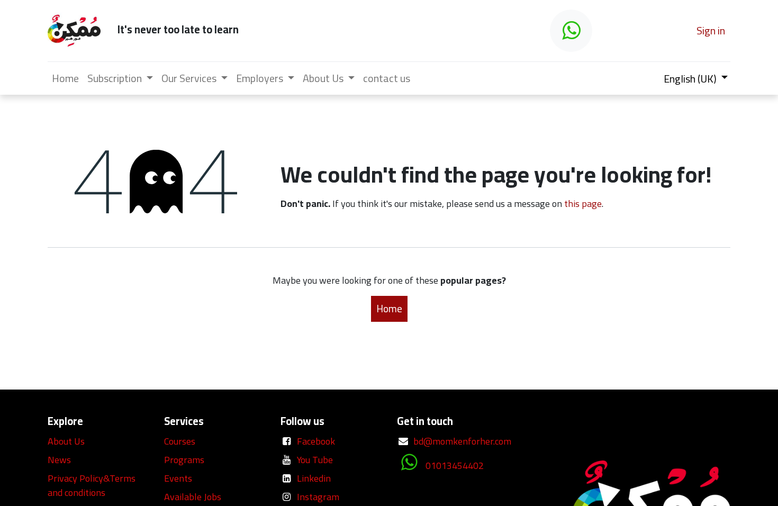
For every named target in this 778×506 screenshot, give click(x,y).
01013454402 (455, 465)
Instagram (318, 496)
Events (178, 478)
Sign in (710, 30)
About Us (66, 441)
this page (583, 203)
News (59, 459)
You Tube (315, 459)
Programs (184, 459)
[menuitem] (65, 78)
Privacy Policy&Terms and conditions (91, 485)
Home (389, 308)
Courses (179, 441)
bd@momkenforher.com (462, 441)
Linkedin (314, 478)
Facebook (316, 441)
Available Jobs (193, 496)
